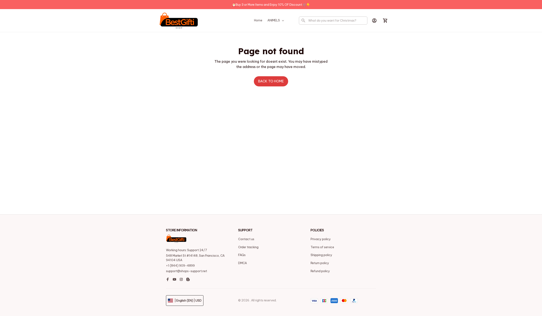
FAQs (242, 255)
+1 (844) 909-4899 (180, 265)
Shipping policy (321, 255)
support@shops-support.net (186, 271)
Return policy (320, 263)
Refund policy (320, 271)
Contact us (246, 239)
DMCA (242, 263)
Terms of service (322, 247)
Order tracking (248, 247)
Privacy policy (321, 239)
